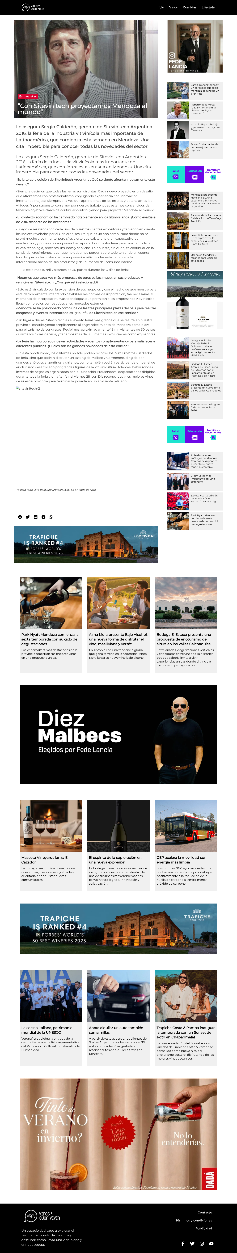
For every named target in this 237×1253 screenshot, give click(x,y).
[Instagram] (201, 1243)
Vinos (173, 7)
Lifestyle (208, 7)
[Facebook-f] (182, 1243)
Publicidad (204, 1228)
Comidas (190, 7)
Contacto (205, 1212)
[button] (28, 96)
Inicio (160, 7)
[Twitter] (192, 1243)
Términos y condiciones (194, 1220)
